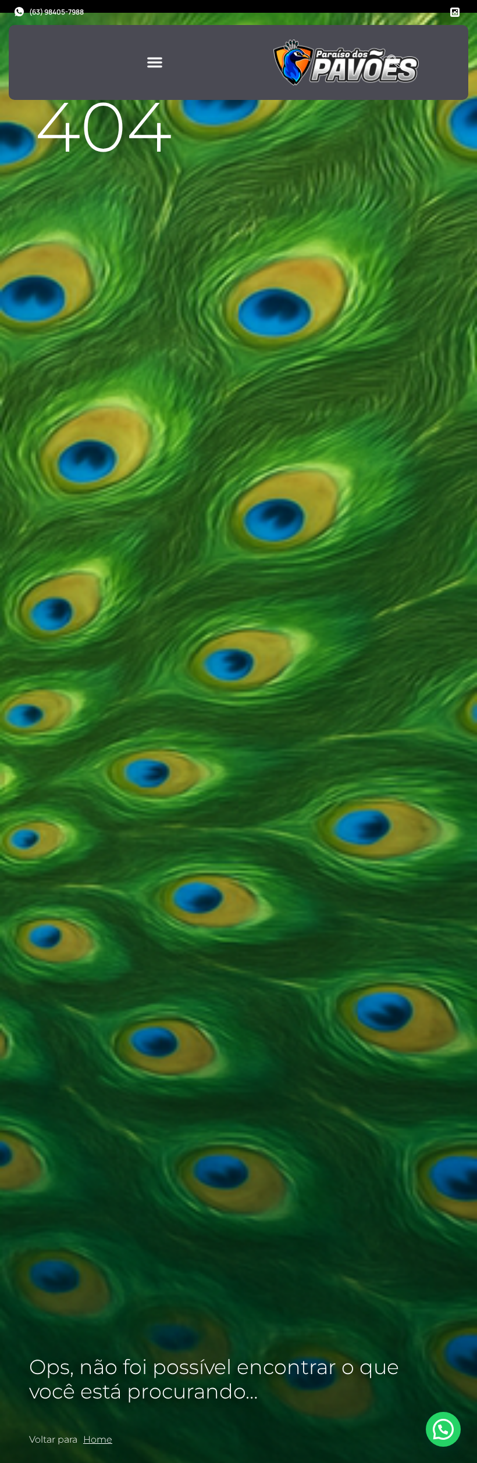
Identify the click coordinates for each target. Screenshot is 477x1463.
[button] (155, 62)
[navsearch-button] (393, 62)
